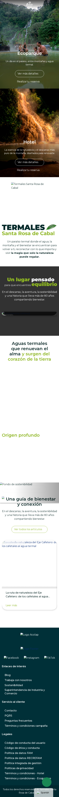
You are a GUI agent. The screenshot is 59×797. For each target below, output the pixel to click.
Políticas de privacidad (19, 768)
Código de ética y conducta (22, 747)
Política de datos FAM (19, 753)
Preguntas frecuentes (18, 720)
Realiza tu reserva (28, 81)
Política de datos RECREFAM (23, 758)
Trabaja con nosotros (18, 680)
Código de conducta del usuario (25, 742)
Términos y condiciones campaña (26, 725)
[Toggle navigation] (5, 4)
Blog (8, 675)
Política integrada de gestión (23, 763)
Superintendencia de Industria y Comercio (25, 691)
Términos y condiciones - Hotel (24, 773)
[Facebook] (11, 658)
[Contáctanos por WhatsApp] (46, 782)
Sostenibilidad (14, 685)
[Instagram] (31, 658)
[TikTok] (49, 658)
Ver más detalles (28, 73)
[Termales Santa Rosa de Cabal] (29, 4)
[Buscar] (54, 4)
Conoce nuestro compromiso (23, 489)
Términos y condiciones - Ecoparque (28, 778)
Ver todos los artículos (28, 529)
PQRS (8, 715)
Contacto (11, 710)
